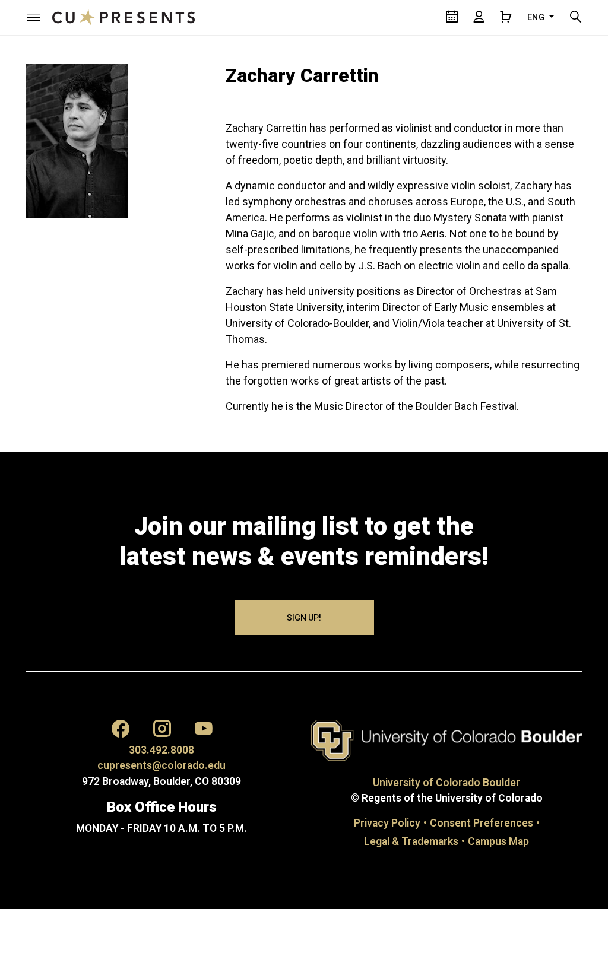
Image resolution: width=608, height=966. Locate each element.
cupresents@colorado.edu (161, 765)
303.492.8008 (161, 750)
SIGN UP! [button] (304, 617)
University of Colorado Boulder (446, 783)
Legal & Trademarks (411, 841)
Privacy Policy (387, 823)
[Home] (123, 17)
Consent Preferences (481, 823)
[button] (33, 17)
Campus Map (498, 841)
